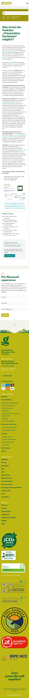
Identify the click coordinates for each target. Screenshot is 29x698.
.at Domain (5, 445)
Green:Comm (5, 448)
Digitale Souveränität (8, 517)
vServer (4, 451)
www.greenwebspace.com (14, 695)
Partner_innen (6, 490)
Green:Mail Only (7, 408)
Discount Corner (6, 484)
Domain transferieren (9, 439)
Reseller (4, 418)
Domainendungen (8, 442)
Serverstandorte (6, 481)
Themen (4, 508)
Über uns (4, 505)
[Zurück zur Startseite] (6, 3)
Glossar (3, 462)
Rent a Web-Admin (8, 421)
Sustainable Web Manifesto (14, 575)
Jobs (3, 494)
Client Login (8, 376)
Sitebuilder (5, 411)
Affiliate (4, 521)
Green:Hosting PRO (8, 405)
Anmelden (5, 315)
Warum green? (6, 511)
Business (4, 396)
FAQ (2, 469)
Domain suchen (7, 437)
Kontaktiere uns (10, 255)
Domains (4, 433)
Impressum (5, 465)
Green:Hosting (6, 399)
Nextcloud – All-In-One (9, 424)
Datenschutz (5, 475)
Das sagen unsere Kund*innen (11, 487)
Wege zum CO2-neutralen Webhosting (10, 415)
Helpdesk (4, 459)
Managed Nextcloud (8, 430)
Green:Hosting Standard (10, 403)
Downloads (5, 497)
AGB (2, 472)
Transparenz (5, 514)
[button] (27, 3)
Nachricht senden (8, 366)
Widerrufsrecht (6, 478)
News (3, 524)
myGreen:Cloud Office (9, 427)
